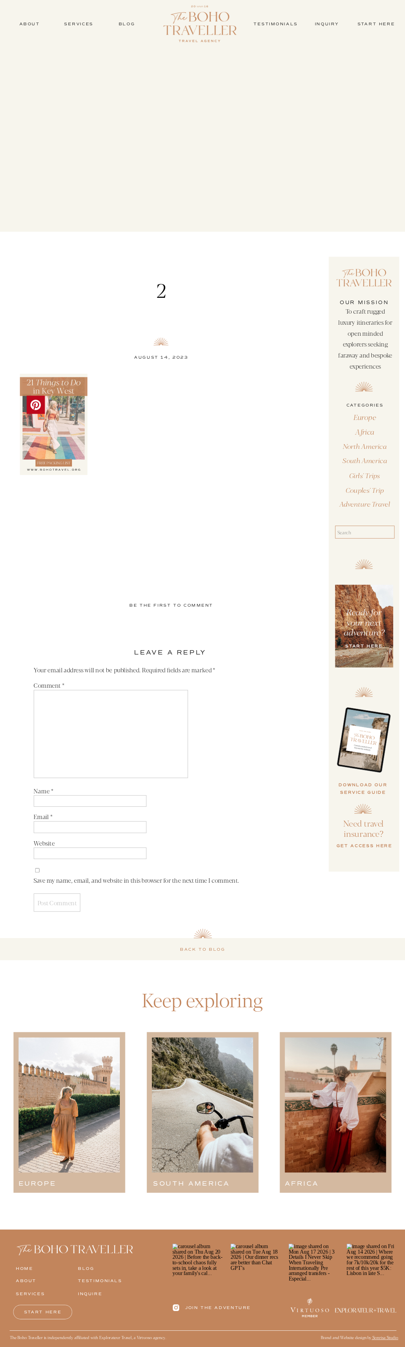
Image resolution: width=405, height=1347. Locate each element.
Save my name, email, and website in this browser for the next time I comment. (136, 880)
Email (43, 816)
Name (43, 790)
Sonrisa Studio (385, 1338)
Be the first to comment (171, 605)
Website (44, 842)
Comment (49, 685)
